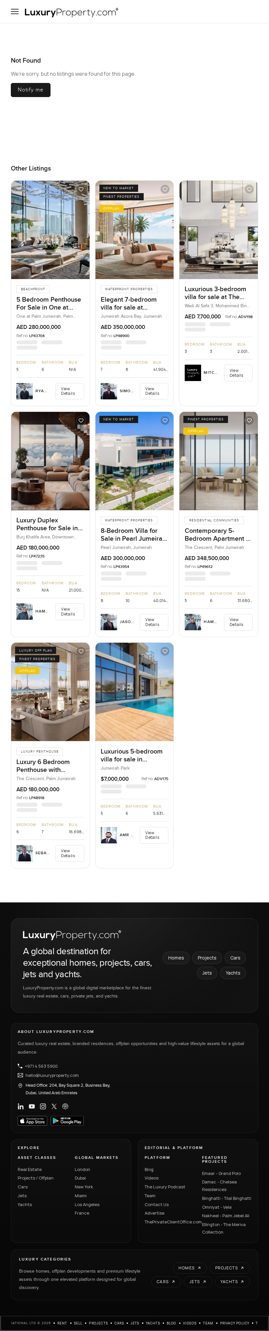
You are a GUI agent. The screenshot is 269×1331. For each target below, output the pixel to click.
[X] (54, 1106)
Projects (207, 958)
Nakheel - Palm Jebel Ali (225, 1216)
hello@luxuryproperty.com (52, 1075)
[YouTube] (32, 1106)
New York (84, 1187)
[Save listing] (81, 189)
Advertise (154, 1213)
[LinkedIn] (21, 1106)
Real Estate (30, 1169)
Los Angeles (87, 1204)
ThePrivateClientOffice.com (169, 1222)
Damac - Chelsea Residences (219, 1185)
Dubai (80, 1178)
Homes (176, 958)
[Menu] (14, 11)
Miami (81, 1196)
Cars (235, 958)
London (82, 1169)
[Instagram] (43, 1106)
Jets (207, 973)
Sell (78, 1323)
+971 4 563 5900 (41, 1066)
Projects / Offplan (35, 1178)
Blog (149, 1169)
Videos (151, 1178)
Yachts (233, 973)
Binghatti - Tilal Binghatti (226, 1198)
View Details (68, 391)
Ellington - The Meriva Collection (224, 1228)
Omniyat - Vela (217, 1207)
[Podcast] (65, 1106)
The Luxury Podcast (165, 1187)
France (82, 1213)
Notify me (31, 90)
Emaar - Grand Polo (221, 1173)
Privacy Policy (235, 1323)
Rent (62, 1323)
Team (150, 1196)
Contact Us (157, 1204)
